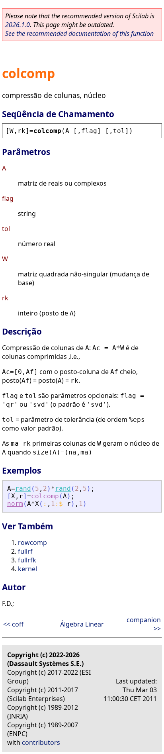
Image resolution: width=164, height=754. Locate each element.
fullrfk (27, 560)
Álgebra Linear (82, 624)
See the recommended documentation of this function (79, 33)
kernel (27, 568)
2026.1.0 (17, 24)
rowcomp (32, 542)
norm (15, 503)
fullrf (25, 551)
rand (23, 488)
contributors (41, 742)
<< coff (13, 624)
